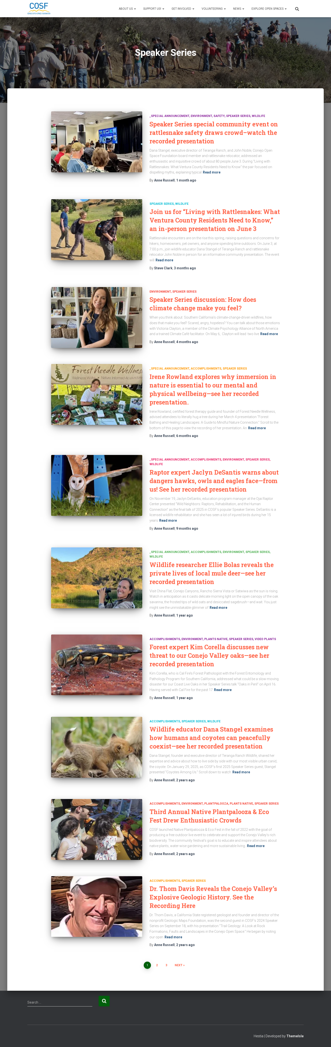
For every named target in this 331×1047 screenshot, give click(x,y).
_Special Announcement (169, 116)
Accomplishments (206, 368)
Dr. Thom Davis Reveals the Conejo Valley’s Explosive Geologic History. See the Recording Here (213, 897)
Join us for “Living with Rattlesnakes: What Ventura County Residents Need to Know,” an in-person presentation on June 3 (215, 220)
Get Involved (182, 8)
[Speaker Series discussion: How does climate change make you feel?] (96, 317)
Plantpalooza (216, 803)
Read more (212, 172)
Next (178, 965)
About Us (126, 8)
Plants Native (216, 639)
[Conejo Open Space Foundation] (39, 9)
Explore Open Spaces (268, 8)
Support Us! (152, 8)
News (237, 8)
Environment (201, 116)
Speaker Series (238, 116)
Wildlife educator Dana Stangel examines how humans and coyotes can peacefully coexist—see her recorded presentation (211, 737)
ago (186, 180)
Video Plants (265, 639)
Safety (219, 116)
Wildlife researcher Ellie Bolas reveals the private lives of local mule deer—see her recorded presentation (212, 573)
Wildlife (258, 116)
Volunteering (212, 8)
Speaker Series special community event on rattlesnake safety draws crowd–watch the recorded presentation (214, 132)
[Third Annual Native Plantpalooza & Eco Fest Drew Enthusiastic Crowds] (96, 829)
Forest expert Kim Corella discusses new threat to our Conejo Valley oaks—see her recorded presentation (209, 655)
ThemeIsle (295, 1036)
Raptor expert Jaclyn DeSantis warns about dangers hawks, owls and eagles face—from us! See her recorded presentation (214, 480)
